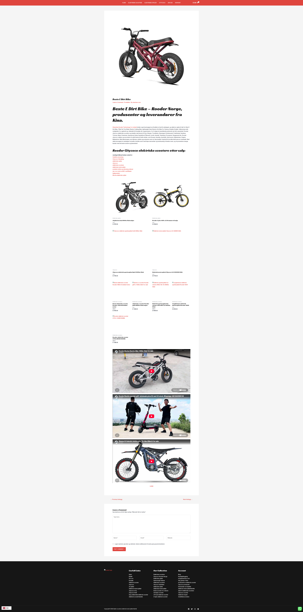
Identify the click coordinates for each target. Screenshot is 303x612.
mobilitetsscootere (183, 597)
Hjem (124, 2)
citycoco (115, 163)
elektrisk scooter (134, 582)
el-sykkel (131, 586)
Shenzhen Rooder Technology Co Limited (125, 127)
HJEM (151, 486)
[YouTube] (198, 609)
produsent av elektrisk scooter (187, 582)
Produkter (127, 102)
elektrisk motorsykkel (135, 588)
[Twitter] (192, 609)
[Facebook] (188, 609)
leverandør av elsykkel (184, 586)
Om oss (170, 2)
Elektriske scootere (135, 2)
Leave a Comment (118, 102)
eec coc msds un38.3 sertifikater (122, 171)
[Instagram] (195, 609)
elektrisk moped (182, 594)
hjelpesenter (116, 173)
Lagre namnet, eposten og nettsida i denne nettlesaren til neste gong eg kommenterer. (140, 544)
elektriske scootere (118, 165)
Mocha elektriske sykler (119, 175)
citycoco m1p (133, 590)
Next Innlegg (187, 499)
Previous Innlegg (116, 499)
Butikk (130, 576)
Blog (179, 574)
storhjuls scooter (158, 592)
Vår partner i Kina (183, 580)
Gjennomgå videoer (159, 580)
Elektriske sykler (151, 2)
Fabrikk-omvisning (118, 157)
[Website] (178, 538)
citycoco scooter (183, 592)
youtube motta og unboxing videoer (123, 169)
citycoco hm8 (133, 592)
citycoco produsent (183, 584)
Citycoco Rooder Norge (160, 576)
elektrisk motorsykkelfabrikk (186, 588)
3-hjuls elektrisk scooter (160, 597)
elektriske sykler (117, 161)
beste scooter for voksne (160, 590)
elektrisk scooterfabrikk (136, 597)
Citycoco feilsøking (118, 159)
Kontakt (178, 2)
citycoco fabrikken (158, 584)
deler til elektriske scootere (186, 590)
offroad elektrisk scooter (160, 594)
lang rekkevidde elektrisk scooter (138, 594)
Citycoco (162, 2)
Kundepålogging (183, 576)
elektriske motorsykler (119, 167)
